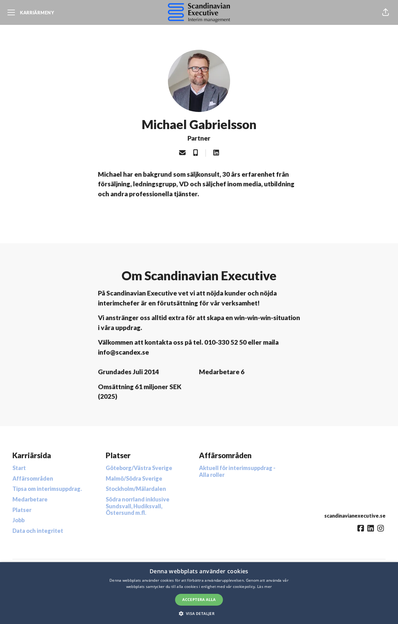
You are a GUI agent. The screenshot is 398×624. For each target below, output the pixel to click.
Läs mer (264, 586)
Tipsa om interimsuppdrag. (47, 488)
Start (19, 467)
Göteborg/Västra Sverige (139, 467)
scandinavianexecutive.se (355, 516)
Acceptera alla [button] (199, 599)
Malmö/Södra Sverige (134, 478)
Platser (21, 509)
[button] (385, 12)
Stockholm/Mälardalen (136, 488)
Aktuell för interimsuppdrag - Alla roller (237, 471)
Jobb (18, 520)
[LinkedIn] (216, 153)
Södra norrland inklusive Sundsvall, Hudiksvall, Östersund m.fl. (137, 506)
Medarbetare (30, 499)
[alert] (199, 593)
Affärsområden (32, 478)
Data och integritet (37, 530)
